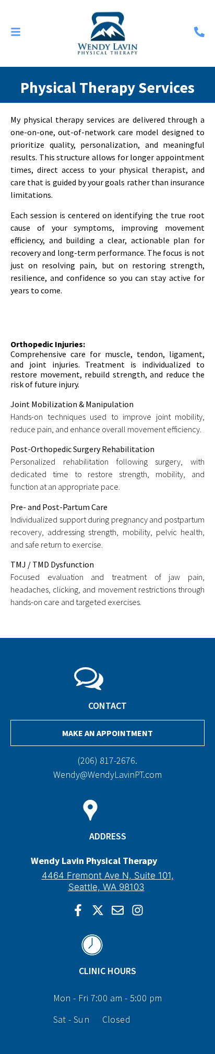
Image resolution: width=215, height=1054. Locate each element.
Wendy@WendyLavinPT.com (107, 774)
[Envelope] (118, 910)
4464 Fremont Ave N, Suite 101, (108, 875)
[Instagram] (138, 910)
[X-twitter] (98, 910)
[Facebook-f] (78, 910)
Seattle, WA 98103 (106, 887)
